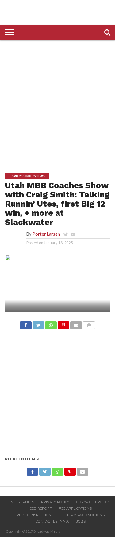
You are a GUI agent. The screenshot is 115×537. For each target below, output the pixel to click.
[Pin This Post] (63, 323)
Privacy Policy (55, 502)
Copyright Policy (93, 502)
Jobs (81, 521)
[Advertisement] (57, 102)
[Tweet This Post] (38, 323)
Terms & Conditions (86, 515)
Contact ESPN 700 (52, 521)
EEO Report (40, 508)
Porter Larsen (46, 234)
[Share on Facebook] (26, 323)
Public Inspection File (38, 515)
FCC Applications (75, 508)
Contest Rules (20, 502)
